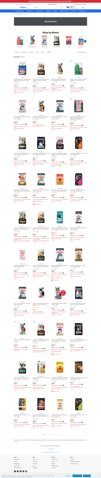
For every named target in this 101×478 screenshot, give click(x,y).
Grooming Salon (54, 459)
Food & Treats (19, 14)
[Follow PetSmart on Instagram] (18, 471)
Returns (34, 465)
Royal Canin (44, 46)
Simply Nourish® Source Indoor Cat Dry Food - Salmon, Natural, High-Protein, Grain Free (41, 416)
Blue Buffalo (81, 46)
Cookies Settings (68, 475)
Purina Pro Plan (56, 46)
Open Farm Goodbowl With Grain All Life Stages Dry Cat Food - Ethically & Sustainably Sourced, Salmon (77, 118)
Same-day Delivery (74, 463)
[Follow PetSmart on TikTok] (23, 471)
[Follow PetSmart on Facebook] (15, 471)
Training (53, 461)
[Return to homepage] (23, 7)
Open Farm (20, 46)
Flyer (22, 4)
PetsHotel (53, 463)
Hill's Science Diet (32, 46)
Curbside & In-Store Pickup (75, 461)
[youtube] (26, 471)
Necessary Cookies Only (77, 475)
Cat (15, 14)
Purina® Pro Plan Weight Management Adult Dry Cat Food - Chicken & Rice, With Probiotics (22, 229)
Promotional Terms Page (55, 452)
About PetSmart (17, 459)
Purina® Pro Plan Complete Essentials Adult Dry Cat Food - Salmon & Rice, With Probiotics (41, 341)
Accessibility (35, 467)
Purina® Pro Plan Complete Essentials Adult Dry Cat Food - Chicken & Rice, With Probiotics (41, 80)
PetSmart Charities (17, 467)
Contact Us (35, 461)
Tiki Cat (68, 46)
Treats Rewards (17, 463)
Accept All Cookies (87, 475)
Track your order (28, 4)
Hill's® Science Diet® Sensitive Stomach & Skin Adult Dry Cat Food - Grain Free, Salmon (41, 304)
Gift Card (17, 4)
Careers (15, 461)
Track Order (35, 463)
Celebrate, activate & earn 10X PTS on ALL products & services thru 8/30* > (50, 1)
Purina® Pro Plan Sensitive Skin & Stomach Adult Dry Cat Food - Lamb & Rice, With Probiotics (59, 154)
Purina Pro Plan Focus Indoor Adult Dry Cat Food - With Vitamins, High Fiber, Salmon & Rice (41, 229)
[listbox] (50, 41)
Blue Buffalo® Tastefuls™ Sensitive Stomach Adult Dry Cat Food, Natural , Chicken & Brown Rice (22, 80)
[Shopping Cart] (84, 8)
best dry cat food (20, 440)
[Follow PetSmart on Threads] (21, 471)
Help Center (35, 459)
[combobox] (48, 7)
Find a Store (72, 459)
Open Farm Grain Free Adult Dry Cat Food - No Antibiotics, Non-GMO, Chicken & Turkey (78, 80)
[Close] (99, 476)
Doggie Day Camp (55, 465)
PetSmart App (16, 465)
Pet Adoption (53, 467)
